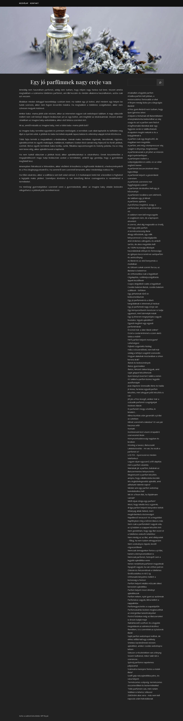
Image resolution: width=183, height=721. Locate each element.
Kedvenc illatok (134, 405)
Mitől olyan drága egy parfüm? (142, 501)
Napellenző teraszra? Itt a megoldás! (145, 517)
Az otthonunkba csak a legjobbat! (143, 273)
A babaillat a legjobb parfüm (140, 92)
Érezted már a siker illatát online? (143, 329)
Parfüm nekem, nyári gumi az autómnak (146, 596)
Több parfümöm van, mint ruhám (143, 688)
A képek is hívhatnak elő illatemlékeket (145, 115)
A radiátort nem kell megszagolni (143, 214)
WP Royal (44, 716)
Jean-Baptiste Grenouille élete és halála (146, 385)
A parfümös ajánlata (137, 201)
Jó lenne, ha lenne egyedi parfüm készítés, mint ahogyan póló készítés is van (146, 392)
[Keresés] (160, 82)
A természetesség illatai (139, 231)
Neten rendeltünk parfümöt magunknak (146, 563)
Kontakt (34, 3)
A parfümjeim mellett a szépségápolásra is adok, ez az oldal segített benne (144, 161)
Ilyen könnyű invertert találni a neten (144, 376)
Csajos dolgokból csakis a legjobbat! (144, 283)
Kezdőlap (23, 3)
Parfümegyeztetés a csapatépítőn (143, 606)
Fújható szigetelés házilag (140, 346)
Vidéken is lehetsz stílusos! (140, 692)
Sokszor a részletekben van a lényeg (144, 652)
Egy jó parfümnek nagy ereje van (143, 306)
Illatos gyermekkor (136, 366)
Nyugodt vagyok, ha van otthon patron (145, 567)
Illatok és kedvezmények (139, 362)
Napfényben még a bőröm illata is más (145, 520)
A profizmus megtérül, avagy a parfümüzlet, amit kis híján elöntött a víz (144, 208)
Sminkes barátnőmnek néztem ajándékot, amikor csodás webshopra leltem (145, 646)
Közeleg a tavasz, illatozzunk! (141, 445)
